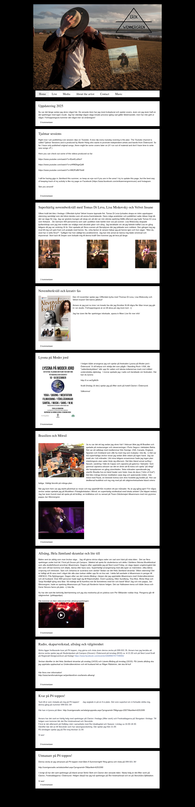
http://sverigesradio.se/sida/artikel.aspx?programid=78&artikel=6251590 (70, 767)
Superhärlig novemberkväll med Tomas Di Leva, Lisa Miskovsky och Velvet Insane (95, 207)
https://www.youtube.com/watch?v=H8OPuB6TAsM (61, 170)
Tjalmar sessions (49, 133)
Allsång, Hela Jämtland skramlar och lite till (69, 553)
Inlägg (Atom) (58, 799)
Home (42, 94)
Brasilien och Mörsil (52, 435)
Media (66, 94)
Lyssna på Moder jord (53, 357)
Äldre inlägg (150, 793)
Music (118, 94)
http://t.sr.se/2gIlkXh (89, 380)
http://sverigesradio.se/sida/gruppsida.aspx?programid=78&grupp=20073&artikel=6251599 (104, 710)
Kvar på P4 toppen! (51, 695)
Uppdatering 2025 (50, 105)
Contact (104, 94)
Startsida (91, 793)
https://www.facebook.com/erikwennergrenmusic (114, 181)
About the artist (85, 94)
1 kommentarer (46, 280)
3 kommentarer (46, 542)
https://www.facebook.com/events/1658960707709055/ (99, 656)
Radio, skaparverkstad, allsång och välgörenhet (70, 644)
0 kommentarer (46, 122)
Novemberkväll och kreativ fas (59, 290)
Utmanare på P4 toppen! (55, 755)
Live (54, 94)
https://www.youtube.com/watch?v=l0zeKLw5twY (60, 159)
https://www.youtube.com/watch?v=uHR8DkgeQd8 (61, 164)
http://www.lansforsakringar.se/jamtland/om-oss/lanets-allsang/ (66, 675)
